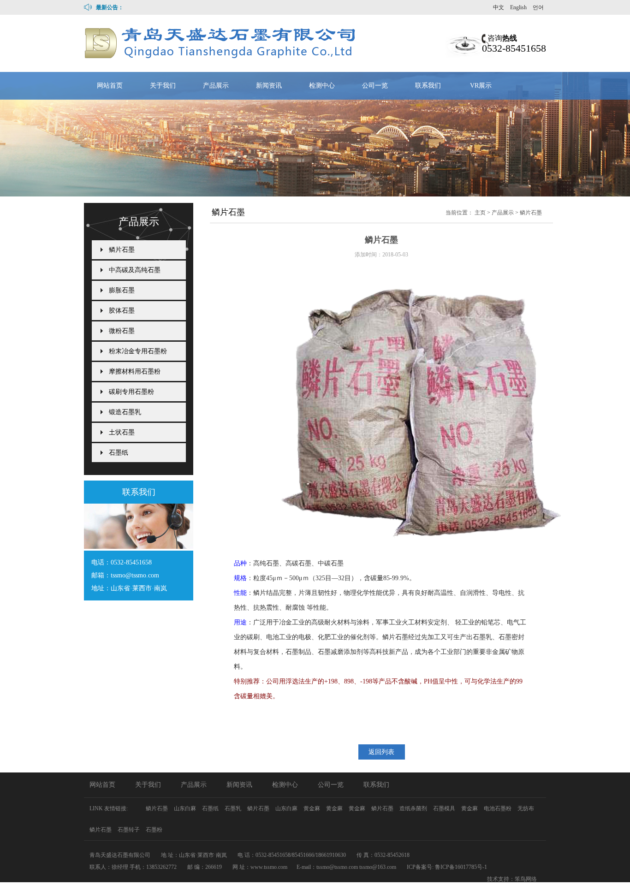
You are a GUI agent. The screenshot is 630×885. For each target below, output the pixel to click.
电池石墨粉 (498, 808)
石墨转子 (129, 829)
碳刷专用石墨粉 (131, 391)
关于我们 (163, 85)
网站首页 (110, 85)
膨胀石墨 (122, 290)
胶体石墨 (122, 310)
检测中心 (322, 85)
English (518, 7)
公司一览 (375, 85)
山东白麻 (185, 808)
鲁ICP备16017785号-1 (461, 867)
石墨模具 (445, 808)
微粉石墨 (122, 330)
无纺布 (525, 808)
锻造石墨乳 (125, 412)
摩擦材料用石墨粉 (134, 371)
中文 (498, 7)
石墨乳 (234, 808)
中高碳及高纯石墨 (134, 270)
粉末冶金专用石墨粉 (138, 351)
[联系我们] (138, 546)
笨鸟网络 (526, 879)
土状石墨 (122, 432)
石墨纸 (118, 452)
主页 (480, 212)
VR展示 (481, 85)
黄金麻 (312, 808)
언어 (538, 7)
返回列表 (381, 751)
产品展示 (216, 85)
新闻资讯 (269, 85)
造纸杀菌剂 (413, 808)
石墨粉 (154, 829)
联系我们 (428, 85)
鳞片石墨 (531, 212)
